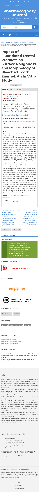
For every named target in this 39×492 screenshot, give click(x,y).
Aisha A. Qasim (24, 115)
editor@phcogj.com (14, 477)
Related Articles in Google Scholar (11, 341)
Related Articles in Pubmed (9, 343)
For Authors (6, 6)
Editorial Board (27, 2)
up (19, 210)
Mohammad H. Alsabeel (9, 115)
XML (19, 229)
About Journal (14, 2)
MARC (14, 313)
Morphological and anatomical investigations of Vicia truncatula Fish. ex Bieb (17, 360)
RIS (17, 313)
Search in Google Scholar (8, 340)
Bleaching (13, 195)
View (7, 85)
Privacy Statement (19, 488)
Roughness (6, 197)
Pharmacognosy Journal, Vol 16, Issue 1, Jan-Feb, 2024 (20, 42)
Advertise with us (19, 485)
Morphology (25, 195)
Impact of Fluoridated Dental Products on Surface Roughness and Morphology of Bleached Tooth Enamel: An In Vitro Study (19, 247)
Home (5, 2)
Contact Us (18, 6)
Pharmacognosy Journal (19, 13)
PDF (10, 201)
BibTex (14, 229)
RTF (19, 313)
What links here (15, 85)
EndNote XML (8, 313)
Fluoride (19, 195)
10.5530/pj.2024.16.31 (13, 96)
